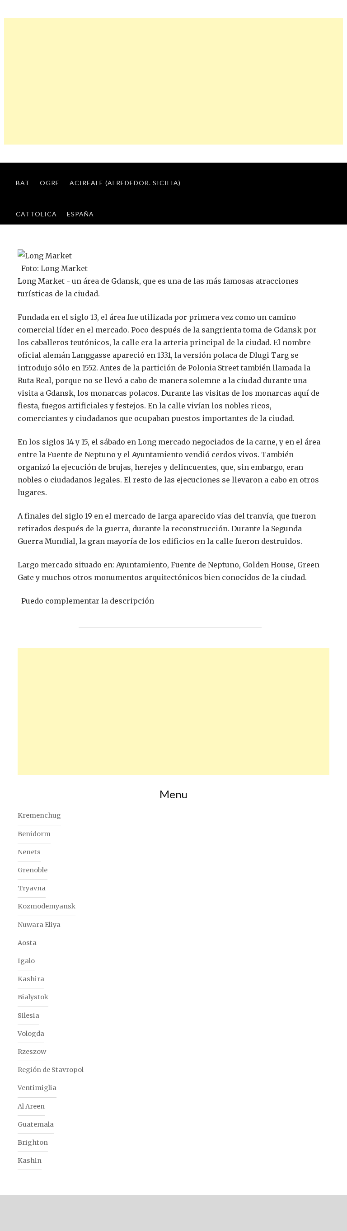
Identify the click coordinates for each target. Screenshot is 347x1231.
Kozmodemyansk (46, 906)
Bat (23, 183)
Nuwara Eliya (39, 925)
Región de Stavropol (51, 1070)
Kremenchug (39, 815)
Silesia (28, 1015)
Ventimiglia (37, 1088)
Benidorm (34, 834)
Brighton (33, 1142)
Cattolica (36, 214)
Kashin (30, 1160)
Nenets (29, 852)
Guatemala (36, 1124)
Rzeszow (32, 1052)
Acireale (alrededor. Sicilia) (125, 183)
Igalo (26, 961)
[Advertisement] (173, 81)
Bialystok (33, 997)
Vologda (31, 1034)
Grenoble (32, 870)
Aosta (27, 943)
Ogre (50, 183)
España (80, 214)
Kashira (31, 979)
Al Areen (31, 1106)
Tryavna (32, 888)
